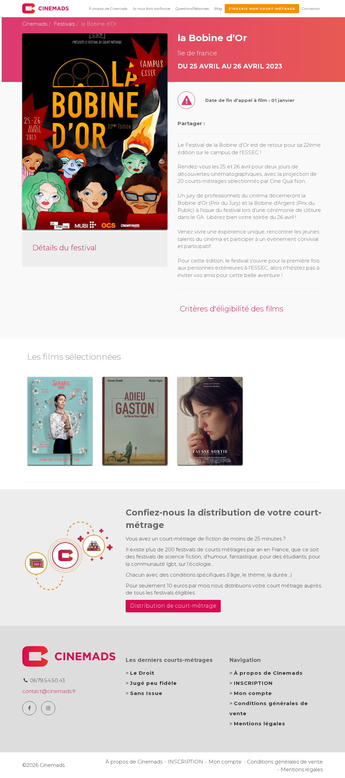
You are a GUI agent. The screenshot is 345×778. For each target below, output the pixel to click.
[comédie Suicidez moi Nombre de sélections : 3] (59, 421)
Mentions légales (259, 723)
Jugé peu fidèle (153, 683)
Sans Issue (146, 693)
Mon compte (253, 693)
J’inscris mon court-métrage (262, 8)
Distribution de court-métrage (173, 606)
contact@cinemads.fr (49, 691)
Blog (218, 8)
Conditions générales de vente (285, 761)
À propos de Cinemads (108, 8)
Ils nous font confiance (151, 8)
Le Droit (142, 673)
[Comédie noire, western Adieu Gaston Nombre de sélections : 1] (134, 421)
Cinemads (34, 24)
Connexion (311, 8)
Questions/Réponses (192, 8)
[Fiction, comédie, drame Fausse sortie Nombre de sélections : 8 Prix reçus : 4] (210, 421)
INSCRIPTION (253, 683)
